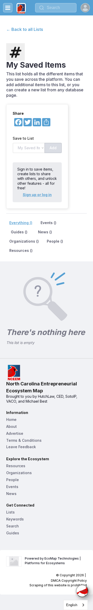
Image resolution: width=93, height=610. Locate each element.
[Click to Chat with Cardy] (82, 591)
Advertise (14, 433)
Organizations (19, 473)
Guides (12, 533)
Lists (10, 512)
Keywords (15, 519)
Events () (48, 222)
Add (53, 148)
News (11, 493)
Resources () (21, 250)
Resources (15, 466)
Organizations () (24, 241)
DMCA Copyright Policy (69, 580)
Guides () (19, 232)
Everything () (20, 222)
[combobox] (75, 605)
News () (45, 232)
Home (11, 419)
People (12, 480)
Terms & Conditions (24, 440)
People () (55, 241)
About (11, 426)
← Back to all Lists (24, 29)
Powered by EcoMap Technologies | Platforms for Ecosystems (53, 560)
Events (12, 486)
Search (12, 526)
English (71, 605)
